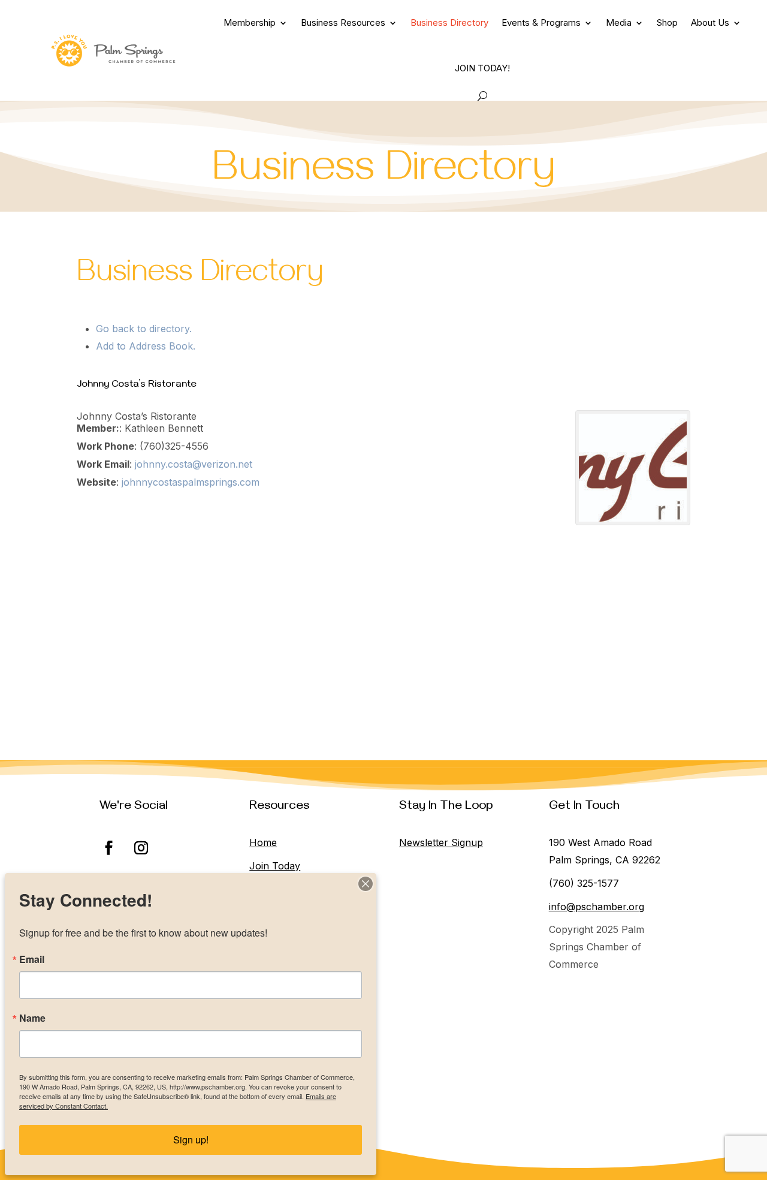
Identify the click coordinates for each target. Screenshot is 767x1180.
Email (31, 959)
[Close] (365, 884)
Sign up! (191, 1139)
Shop (667, 22)
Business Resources (343, 22)
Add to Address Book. (145, 346)
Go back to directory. (144, 329)
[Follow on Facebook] (108, 848)
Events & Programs (541, 22)
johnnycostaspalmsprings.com (190, 482)
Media (619, 22)
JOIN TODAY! (482, 68)
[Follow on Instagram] (141, 848)
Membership (250, 22)
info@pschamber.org (596, 907)
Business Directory (449, 22)
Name (32, 1018)
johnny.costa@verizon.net (193, 464)
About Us (710, 22)
